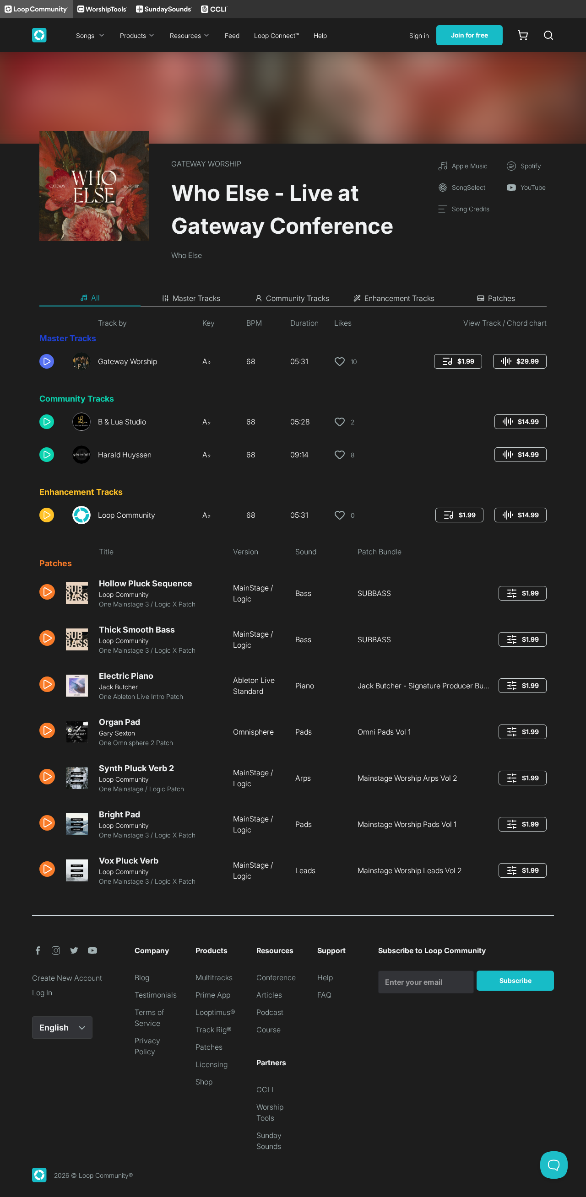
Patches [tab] (501, 298)
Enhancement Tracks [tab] (399, 298)
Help (320, 35)
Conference (276, 977)
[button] (52, 361)
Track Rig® (213, 1029)
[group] (458, 361)
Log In (42, 992)
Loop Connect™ (276, 35)
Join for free (469, 35)
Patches (208, 1047)
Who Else (186, 255)
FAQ (324, 994)
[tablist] (293, 298)
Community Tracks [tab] (297, 298)
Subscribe (515, 980)
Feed (232, 35)
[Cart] (522, 35)
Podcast (269, 1012)
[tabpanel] (293, 605)
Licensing (211, 1064)
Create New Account (67, 977)
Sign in (419, 35)
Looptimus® (215, 1012)
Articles (269, 994)
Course (268, 1029)
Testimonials (156, 994)
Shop (203, 1081)
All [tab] (95, 297)
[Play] (46, 361)
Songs (85, 35)
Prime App (212, 994)
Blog (142, 977)
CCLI (264, 1089)
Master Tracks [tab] (196, 298)
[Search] (548, 35)
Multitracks (214, 977)
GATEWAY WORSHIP (206, 163)
